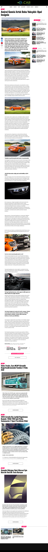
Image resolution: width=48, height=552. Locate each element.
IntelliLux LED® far (16, 343)
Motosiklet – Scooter (30, 6)
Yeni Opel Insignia (20, 344)
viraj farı (15, 344)
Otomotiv (15, 6)
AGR (11, 343)
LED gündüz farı (22, 343)
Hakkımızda (36, 6)
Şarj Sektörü (23, 6)
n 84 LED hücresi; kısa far (9, 344)
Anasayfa (11, 6)
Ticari (19, 6)
